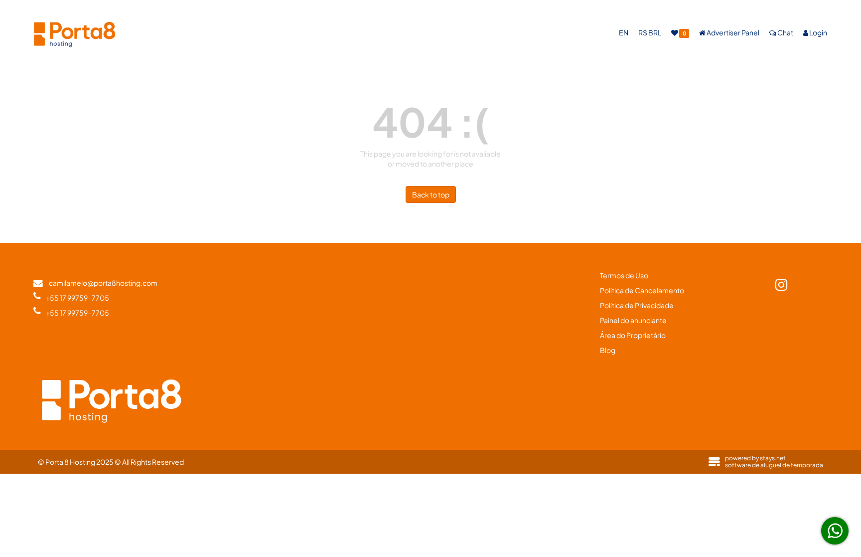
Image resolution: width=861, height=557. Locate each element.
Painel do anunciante (633, 320)
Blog (607, 350)
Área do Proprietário (633, 335)
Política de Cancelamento (642, 290)
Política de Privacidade (637, 305)
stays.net (773, 458)
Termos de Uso (624, 275)
